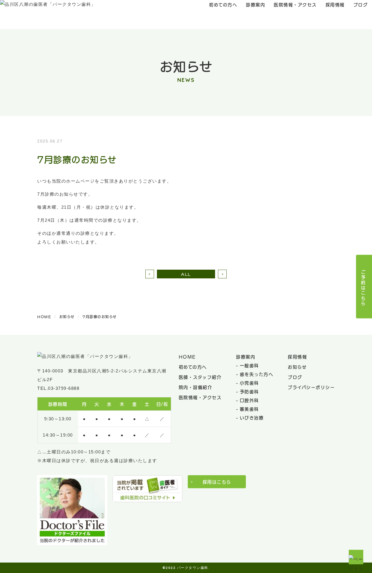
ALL (186, 274)
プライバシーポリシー (311, 387)
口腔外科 (249, 400)
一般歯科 (249, 365)
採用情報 (297, 356)
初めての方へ (193, 366)
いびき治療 (252, 417)
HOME (187, 356)
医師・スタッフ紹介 (200, 377)
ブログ (295, 377)
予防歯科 (249, 391)
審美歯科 (249, 408)
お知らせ (297, 366)
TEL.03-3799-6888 (58, 388)
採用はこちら (217, 481)
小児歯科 (249, 382)
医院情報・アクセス (200, 397)
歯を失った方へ (256, 374)
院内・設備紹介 (195, 387)
